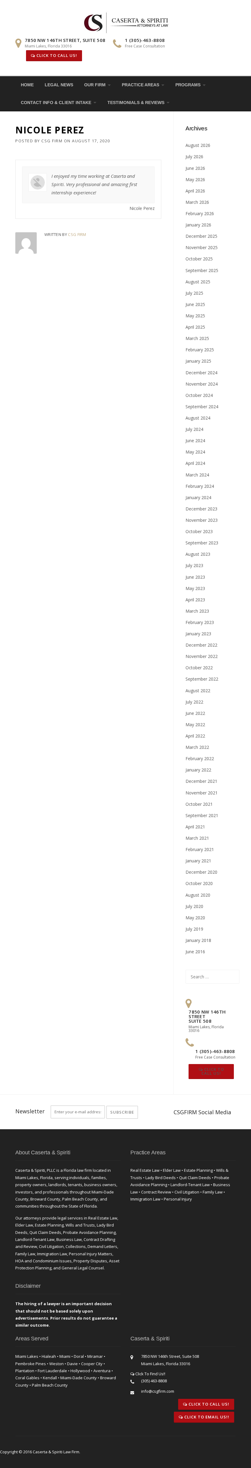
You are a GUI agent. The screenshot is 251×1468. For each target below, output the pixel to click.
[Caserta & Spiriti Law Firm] (127, 21)
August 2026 (197, 145)
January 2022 (198, 770)
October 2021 (199, 804)
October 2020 (199, 883)
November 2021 (201, 793)
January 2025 (198, 361)
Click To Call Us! (56, 55)
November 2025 (201, 247)
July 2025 (194, 293)
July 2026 (194, 156)
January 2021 (198, 861)
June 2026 (195, 168)
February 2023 (199, 622)
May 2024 (195, 452)
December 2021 (201, 781)
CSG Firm (51, 141)
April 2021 (195, 827)
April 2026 (195, 191)
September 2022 (201, 679)
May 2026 (195, 179)
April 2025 (195, 327)
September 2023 (201, 543)
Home (27, 84)
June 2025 (195, 304)
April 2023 (195, 600)
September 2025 (201, 270)
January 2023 (198, 634)
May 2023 (195, 588)
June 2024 (195, 440)
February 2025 (199, 350)
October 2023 (199, 531)
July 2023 (194, 565)
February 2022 (199, 758)
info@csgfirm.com (157, 1391)
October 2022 (199, 667)
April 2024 (195, 463)
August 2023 (197, 554)
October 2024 (199, 395)
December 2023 (201, 509)
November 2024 (201, 384)
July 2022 (194, 702)
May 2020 (195, 918)
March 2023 (197, 611)
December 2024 (201, 372)
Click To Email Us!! (206, 1417)
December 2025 (201, 236)
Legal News (59, 84)
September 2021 (201, 815)
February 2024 (199, 486)
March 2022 (197, 747)
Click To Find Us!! (149, 1373)
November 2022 (201, 656)
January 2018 (198, 940)
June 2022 (195, 713)
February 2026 (199, 213)
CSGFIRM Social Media (202, 1112)
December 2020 (201, 872)
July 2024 (194, 429)
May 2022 (195, 724)
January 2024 (198, 497)
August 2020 (197, 895)
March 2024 (197, 475)
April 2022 (195, 736)
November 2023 (201, 520)
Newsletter (30, 1111)
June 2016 (195, 951)
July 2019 (194, 929)
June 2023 (195, 577)
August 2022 (197, 690)
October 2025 (199, 259)
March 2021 (197, 838)
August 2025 (197, 282)
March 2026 (197, 202)
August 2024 (197, 418)
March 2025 (197, 338)
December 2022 (201, 645)
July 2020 (194, 906)
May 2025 (195, 316)
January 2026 (198, 225)
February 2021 (199, 849)
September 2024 (201, 406)
